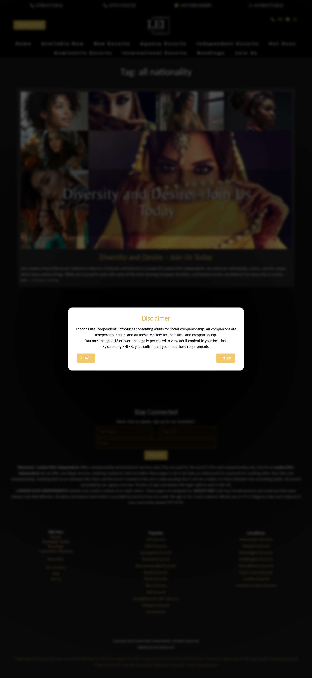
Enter (226, 358)
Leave (86, 358)
